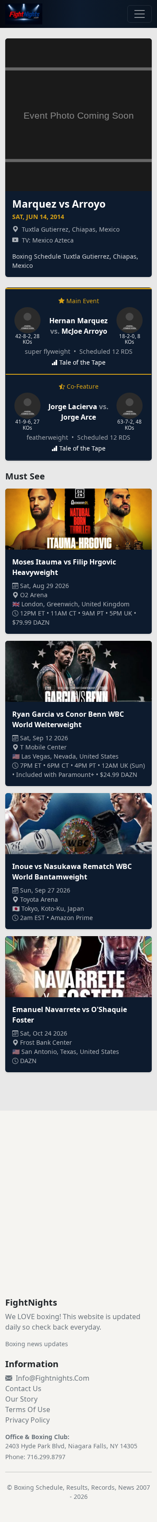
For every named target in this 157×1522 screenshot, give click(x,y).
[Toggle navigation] (139, 14)
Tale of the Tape (82, 362)
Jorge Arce (78, 417)
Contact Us (23, 1388)
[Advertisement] (78, 1214)
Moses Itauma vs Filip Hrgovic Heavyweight (64, 567)
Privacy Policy (27, 1420)
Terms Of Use (27, 1409)
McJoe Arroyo (84, 331)
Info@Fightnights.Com (52, 1378)
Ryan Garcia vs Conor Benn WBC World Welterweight (68, 719)
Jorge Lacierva (72, 406)
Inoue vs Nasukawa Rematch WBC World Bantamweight (72, 872)
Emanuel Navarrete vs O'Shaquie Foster (69, 1015)
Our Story (21, 1399)
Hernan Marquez (78, 320)
